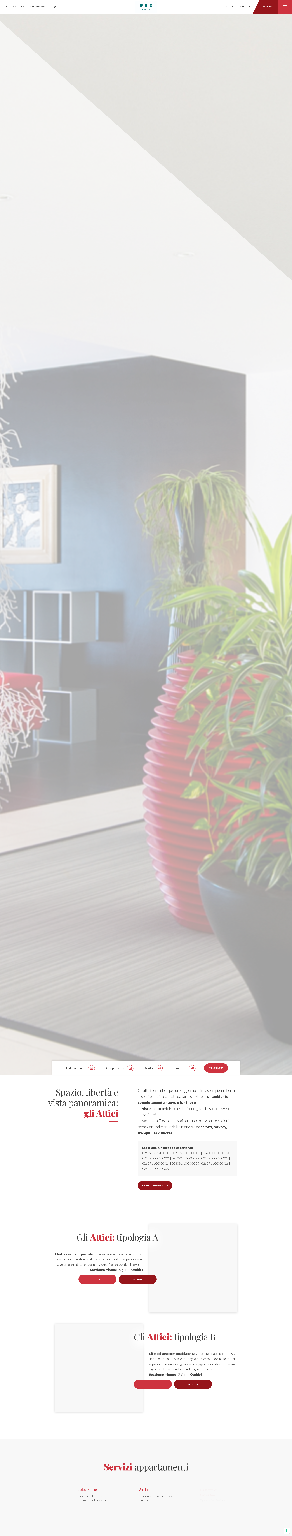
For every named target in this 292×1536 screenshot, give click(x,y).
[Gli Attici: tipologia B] (99, 1368)
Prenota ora (216, 1068)
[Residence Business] (193, 1268)
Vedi (97, 1279)
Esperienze (244, 7)
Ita (5, 7)
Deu (23, 7)
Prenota (138, 1279)
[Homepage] (146, 7)
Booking (267, 7)
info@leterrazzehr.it (59, 7)
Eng (14, 7)
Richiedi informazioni (155, 1185)
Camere (230, 7)
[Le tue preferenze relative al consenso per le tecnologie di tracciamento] (287, 1531)
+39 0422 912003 (37, 7)
